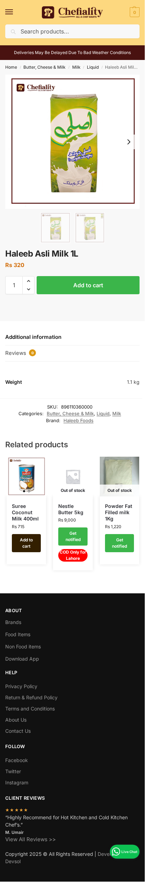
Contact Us (18, 731)
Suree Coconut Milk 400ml (25, 512)
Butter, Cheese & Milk (44, 67)
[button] (134, 12)
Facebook (16, 760)
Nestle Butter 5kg (70, 509)
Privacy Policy (21, 686)
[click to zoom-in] (72, 142)
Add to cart (88, 285)
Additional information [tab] (33, 337)
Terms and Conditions (30, 709)
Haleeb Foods (78, 420)
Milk (76, 67)
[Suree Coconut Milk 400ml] (26, 476)
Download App (22, 659)
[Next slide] (128, 142)
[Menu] (15, 12)
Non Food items (23, 646)
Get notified (73, 536)
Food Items (17, 634)
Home (11, 67)
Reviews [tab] (19, 353)
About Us (16, 720)
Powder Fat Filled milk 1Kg (118, 512)
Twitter (13, 771)
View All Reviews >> (30, 839)
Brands (13, 622)
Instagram (16, 782)
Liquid (93, 67)
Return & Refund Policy (31, 697)
